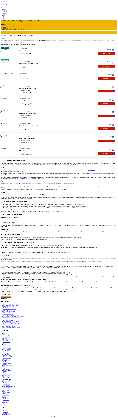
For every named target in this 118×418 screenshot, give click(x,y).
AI (3, 334)
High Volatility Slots (7, 368)
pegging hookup (91, 170)
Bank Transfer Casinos (8, 339)
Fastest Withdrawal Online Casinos (10, 325)
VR (4, 401)
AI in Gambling (6, 335)
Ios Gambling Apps (7, 307)
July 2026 (5, 410)
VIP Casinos (6, 398)
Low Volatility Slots (7, 377)
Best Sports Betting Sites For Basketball (11, 327)
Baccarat (5, 338)
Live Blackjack (6, 376)
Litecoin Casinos (6, 375)
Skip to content (4, 1)
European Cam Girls (7, 356)
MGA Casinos (6, 381)
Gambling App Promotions (9, 318)
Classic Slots (6, 354)
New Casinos (6, 385)
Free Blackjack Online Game (9, 326)
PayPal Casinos (6, 390)
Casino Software (6, 351)
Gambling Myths (7, 360)
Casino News (6, 347)
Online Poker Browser (8, 310)
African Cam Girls (7, 333)
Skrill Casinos (6, 397)
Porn (4, 391)
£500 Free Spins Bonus (8, 320)
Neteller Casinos (6, 384)
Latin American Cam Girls (9, 374)
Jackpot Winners (6, 371)
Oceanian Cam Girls (7, 387)
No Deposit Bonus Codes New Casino (11, 317)
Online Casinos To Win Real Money (11, 321)
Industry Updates (7, 370)
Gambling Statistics (7, 363)
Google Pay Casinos (7, 365)
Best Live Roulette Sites (8, 314)
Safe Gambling (6, 395)
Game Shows (6, 364)
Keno (4, 372)
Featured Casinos (7, 358)
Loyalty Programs (7, 379)
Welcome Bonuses (7, 405)
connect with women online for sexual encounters (88, 276)
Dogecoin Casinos (7, 355)
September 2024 (6, 414)
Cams (4, 344)
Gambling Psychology (8, 361)
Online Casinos (6, 388)
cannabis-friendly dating (109, 225)
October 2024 (6, 413)
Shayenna (4, 38)
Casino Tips (5, 353)
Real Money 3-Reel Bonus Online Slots (11, 323)
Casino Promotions (7, 348)
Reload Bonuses (6, 392)
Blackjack (5, 343)
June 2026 (5, 412)
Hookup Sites (6, 369)
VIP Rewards (6, 400)
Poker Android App (7, 312)
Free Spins (5, 359)
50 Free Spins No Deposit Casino (10, 315)
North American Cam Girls (9, 386)
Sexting (4, 396)
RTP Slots (5, 393)
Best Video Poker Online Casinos (10, 305)
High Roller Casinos (7, 366)
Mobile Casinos (6, 382)
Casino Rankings (7, 349)
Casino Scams (6, 350)
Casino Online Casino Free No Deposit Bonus (13, 316)
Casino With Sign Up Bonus (9, 322)
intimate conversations (21, 178)
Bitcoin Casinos (6, 342)
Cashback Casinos (7, 345)
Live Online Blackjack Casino (9, 309)
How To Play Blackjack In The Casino (11, 304)
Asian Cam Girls (6, 337)
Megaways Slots (6, 380)
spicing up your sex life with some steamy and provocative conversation (16, 164)
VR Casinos (5, 402)
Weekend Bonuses (7, 403)
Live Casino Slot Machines (9, 311)
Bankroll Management (8, 340)
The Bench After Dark (5, 4)
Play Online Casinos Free (8, 306)
